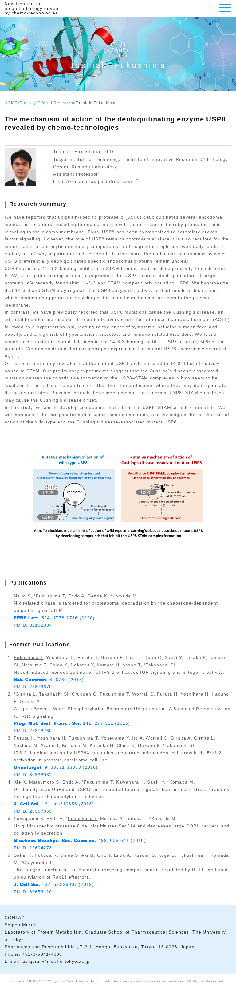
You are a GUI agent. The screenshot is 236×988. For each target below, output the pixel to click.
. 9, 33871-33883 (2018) (56, 767)
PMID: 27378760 (33, 730)
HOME (11, 103)
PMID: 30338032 (33, 774)
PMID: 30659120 (33, 891)
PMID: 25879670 (33, 686)
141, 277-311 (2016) (72, 723)
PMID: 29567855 (33, 811)
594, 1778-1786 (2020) (54, 617)
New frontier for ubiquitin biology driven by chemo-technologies (31, 8)
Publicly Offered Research (46, 103)
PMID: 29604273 (33, 847)
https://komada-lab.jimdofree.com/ (92, 181)
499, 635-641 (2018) (80, 840)
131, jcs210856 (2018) (54, 803)
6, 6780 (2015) (49, 679)
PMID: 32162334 (33, 625)
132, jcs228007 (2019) (54, 884)
